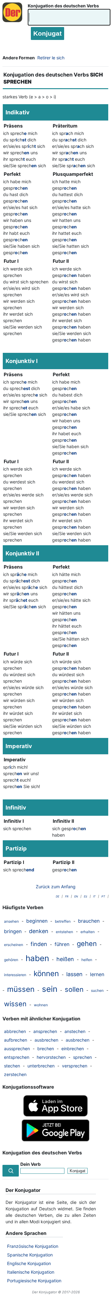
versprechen (74, 1065)
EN (76, 896)
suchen (97, 990)
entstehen (64, 931)
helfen (86, 959)
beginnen (36, 921)
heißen (65, 959)
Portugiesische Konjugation (34, 1280)
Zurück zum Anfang (56, 886)
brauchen (89, 921)
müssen (21, 989)
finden (39, 944)
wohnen (41, 1005)
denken (38, 931)
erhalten (87, 931)
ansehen (11, 921)
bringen (13, 931)
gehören (11, 959)
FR (66, 896)
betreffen (63, 921)
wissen (15, 1004)
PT (103, 896)
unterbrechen (41, 1065)
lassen (74, 974)
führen (62, 944)
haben (37, 958)
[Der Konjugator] (13, 18)
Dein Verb (30, 1164)
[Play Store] (55, 1140)
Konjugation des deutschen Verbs (63, 5)
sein (49, 989)
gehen (87, 944)
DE (57, 896)
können (46, 973)
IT (94, 896)
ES (85, 896)
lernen (97, 974)
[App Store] (55, 1115)
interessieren (15, 974)
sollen (74, 989)
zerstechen (15, 1074)
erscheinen (13, 944)
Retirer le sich (50, 57)
